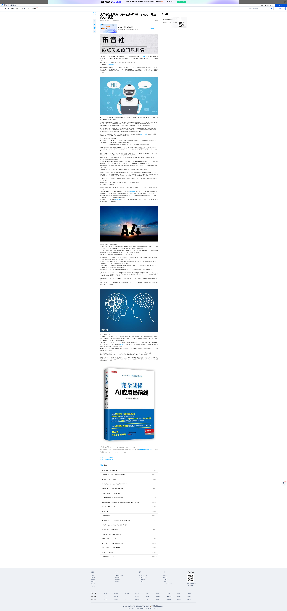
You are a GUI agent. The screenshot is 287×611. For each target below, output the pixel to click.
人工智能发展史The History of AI (109, 470)
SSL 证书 (179, 596)
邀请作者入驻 (117, 577)
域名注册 (105, 593)
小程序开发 (169, 599)
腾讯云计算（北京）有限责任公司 (135, 608)
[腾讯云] (4, 5)
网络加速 (147, 593)
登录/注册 (281, 5)
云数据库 (158, 593)
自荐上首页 (117, 579)
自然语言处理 (143, 134)
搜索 (272, 8)
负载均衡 (116, 599)
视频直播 (189, 593)
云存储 (178, 593)
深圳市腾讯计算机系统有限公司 (129, 606)
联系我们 (165, 579)
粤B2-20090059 (147, 606)
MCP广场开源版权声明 (167, 583)
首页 (2, 8)
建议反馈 (267, 5)
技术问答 (93, 577)
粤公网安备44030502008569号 (158, 606)
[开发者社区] (13, 5)
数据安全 (105, 599)
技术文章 (93, 575)
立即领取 (152, 28)
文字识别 (137, 599)
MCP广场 (34, 8)
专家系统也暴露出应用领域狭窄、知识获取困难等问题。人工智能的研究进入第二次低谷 (120, 502)
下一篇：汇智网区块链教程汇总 (106, 459)
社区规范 (165, 575)
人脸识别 (105, 596)
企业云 (126, 596)
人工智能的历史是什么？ (108, 511)
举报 (157, 20)
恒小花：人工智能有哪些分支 (109, 552)
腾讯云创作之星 (142, 579)
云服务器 (116, 593)
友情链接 (165, 581)
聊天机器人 (110, 65)
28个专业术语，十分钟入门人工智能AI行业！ (112, 543)
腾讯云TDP (141, 581)
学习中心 (93, 583)
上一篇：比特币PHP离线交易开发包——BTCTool (110, 457)
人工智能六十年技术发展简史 (109, 479)
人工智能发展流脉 (106, 516)
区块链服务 (127, 593)
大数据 (157, 599)
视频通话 (147, 596)
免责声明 (165, 577)
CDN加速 (137, 596)
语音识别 (189, 596)
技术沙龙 (93, 579)
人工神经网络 (132, 191)
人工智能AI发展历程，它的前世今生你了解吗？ (113, 497)
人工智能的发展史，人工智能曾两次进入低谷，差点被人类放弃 (116, 520)
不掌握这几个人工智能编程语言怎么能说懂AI (112, 488)
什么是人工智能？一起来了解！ (109, 538)
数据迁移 (189, 599)
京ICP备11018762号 (154, 608)
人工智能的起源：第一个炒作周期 (110, 529)
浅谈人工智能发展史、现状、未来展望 (111, 547)
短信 (125, 599)
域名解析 (168, 593)
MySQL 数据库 (169, 596)
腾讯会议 (116, 596)
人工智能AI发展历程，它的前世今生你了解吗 (112, 493)
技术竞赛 (117, 581)
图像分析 (158, 596)
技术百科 (93, 585)
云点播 (147, 599)
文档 (262, 5)
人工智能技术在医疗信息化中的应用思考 (111, 534)
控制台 (272, 5)
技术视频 (93, 581)
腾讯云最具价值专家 (143, 575)
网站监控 (179, 599)
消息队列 (137, 593)
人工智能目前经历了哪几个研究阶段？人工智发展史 (114, 475)
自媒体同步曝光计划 (119, 575)
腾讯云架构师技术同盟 (143, 577)
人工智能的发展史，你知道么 (109, 557)
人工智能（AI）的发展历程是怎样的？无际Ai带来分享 (114, 525)
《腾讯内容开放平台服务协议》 (146, 449)
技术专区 (93, 586)
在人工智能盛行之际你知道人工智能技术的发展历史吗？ (115, 484)
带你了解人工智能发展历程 (108, 506)
